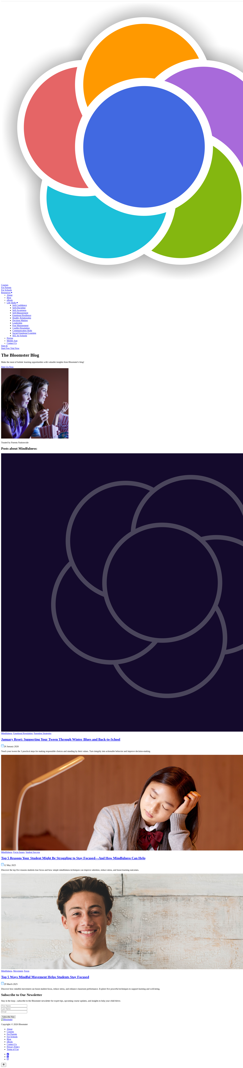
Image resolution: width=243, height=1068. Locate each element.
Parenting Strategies (42, 733)
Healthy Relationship (21, 318)
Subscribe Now (8, 1017)
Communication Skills (22, 330)
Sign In (4, 346)
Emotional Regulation (23, 733)
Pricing (10, 338)
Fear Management (20, 325)
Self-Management (20, 313)
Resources (6, 292)
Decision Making (20, 320)
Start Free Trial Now (10, 348)
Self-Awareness (19, 310)
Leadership (17, 323)
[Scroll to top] (3, 1065)
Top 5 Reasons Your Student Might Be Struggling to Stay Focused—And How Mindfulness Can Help (73, 858)
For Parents (6, 287)
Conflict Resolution (21, 328)
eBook (10, 300)
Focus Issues (18, 852)
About (9, 295)
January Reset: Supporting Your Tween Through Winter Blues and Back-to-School (60, 739)
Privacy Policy (13, 1047)
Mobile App (12, 340)
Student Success (33, 852)
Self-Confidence (19, 305)
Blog (9, 297)
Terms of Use (13, 1049)
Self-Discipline (19, 308)
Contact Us (12, 343)
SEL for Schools (19, 335)
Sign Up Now (7, 367)
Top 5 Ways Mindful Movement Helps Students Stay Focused (45, 977)
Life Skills (11, 303)
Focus (26, 971)
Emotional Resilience (21, 315)
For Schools (6, 290)
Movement (18, 971)
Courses (4, 285)
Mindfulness (6, 733)
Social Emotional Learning (24, 333)
